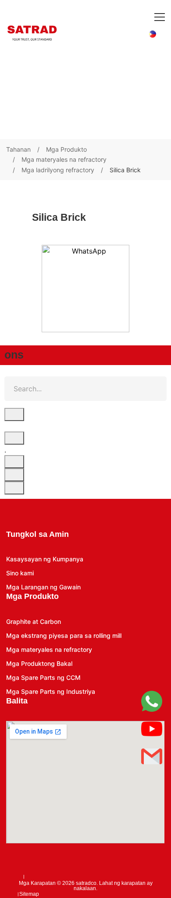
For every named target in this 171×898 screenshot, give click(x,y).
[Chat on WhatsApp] (85, 288)
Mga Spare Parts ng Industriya (50, 691)
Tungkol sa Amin (37, 534)
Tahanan (18, 149)
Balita (17, 700)
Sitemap (29, 894)
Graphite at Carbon (33, 621)
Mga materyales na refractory (64, 159)
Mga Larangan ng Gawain (43, 587)
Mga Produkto (66, 149)
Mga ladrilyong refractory (57, 170)
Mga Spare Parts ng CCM (43, 677)
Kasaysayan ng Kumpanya (44, 559)
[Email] (151, 756)
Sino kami (20, 573)
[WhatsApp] (151, 701)
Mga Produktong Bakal (39, 663)
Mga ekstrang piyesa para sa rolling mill (63, 635)
